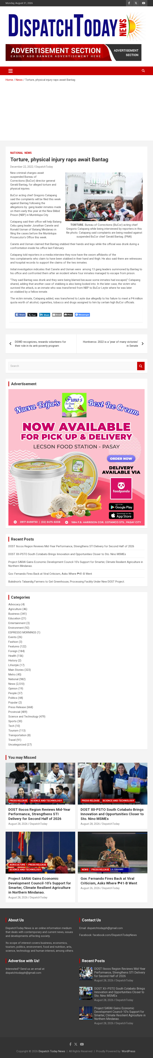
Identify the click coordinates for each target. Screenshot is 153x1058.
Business (14, 613)
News (28, 152)
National (16, 152)
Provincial (14, 712)
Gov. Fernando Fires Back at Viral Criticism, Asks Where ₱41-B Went (50, 573)
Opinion (13, 688)
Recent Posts (93, 961)
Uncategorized (17, 744)
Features (13, 646)
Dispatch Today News (52, 1051)
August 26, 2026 (90, 888)
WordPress (128, 1051)
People (12, 693)
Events (12, 637)
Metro (12, 674)
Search (141, 366)
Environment (16, 627)
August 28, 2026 (18, 823)
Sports (12, 721)
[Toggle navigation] (10, 71)
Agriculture (15, 609)
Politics (12, 698)
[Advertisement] (76, 110)
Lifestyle (13, 665)
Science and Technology (23, 716)
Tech (11, 726)
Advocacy (14, 604)
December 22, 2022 (21, 166)
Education (14, 618)
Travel (12, 740)
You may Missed (22, 757)
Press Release (17, 707)
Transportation (17, 735)
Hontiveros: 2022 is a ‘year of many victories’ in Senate (110, 343)
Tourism (13, 730)
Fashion (13, 641)
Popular (13, 702)
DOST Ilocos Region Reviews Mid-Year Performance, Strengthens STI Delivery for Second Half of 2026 (71, 546)
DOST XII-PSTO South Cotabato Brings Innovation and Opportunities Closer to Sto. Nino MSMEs (67, 554)
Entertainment (17, 623)
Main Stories (16, 670)
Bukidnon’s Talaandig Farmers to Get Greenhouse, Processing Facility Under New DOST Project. (66, 581)
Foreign (13, 651)
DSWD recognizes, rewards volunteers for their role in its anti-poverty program (40, 343)
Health (12, 655)
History (12, 660)
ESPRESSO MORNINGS (22, 632)
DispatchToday (44, 166)
